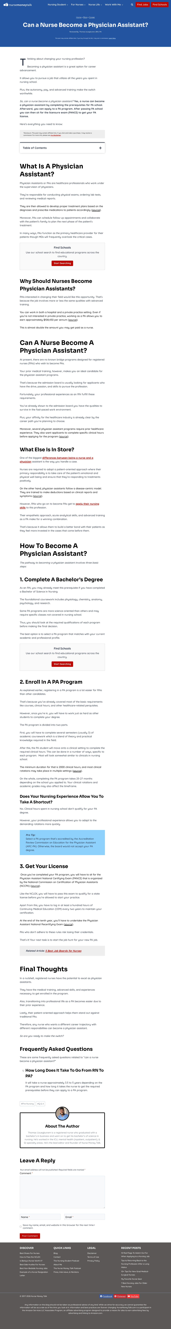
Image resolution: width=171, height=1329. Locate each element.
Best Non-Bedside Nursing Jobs (33, 1268)
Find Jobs (142, 4)
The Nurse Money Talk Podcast (67, 1268)
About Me (58, 1264)
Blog (85, 17)
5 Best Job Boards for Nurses (63, 950)
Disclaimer (92, 1253)
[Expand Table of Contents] (100, 147)
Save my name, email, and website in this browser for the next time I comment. (59, 1226)
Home (78, 17)
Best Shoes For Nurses (30, 1253)
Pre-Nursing (27, 1103)
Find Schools (160, 4)
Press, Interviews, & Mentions (66, 1272)
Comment (26, 1173)
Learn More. (112, 38)
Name (25, 1217)
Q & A (40, 1103)
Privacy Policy (93, 1260)
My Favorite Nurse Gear (131, 1279)
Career (92, 17)
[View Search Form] (132, 4)
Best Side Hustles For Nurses (32, 1264)
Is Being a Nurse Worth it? (31, 1260)
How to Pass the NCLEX (30, 1257)
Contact (57, 1257)
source (96, 210)
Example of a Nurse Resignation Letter (34, 1273)
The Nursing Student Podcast (66, 1260)
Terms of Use (93, 1257)
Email (69, 1217)
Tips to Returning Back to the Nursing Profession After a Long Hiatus (135, 1263)
